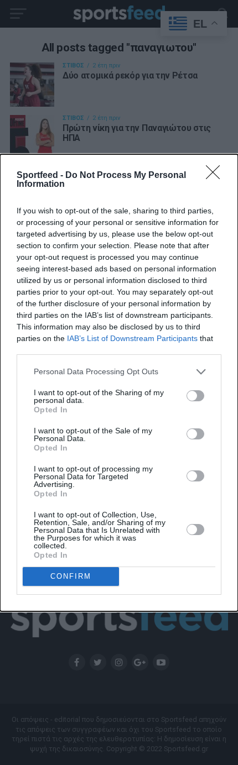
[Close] (216, 175)
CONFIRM (70, 576)
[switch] (195, 395)
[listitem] (119, 372)
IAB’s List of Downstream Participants (132, 338)
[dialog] (119, 382)
